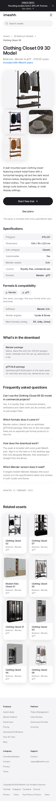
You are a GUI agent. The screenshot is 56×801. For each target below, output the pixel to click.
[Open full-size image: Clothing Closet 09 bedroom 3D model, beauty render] (41, 122)
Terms (5, 771)
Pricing (6, 727)
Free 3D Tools (9, 737)
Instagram (16, 789)
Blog (5, 742)
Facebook (27, 789)
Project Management (39, 712)
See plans (28, 211)
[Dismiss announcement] (53, 6)
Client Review (36, 717)
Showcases (8, 722)
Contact (6, 761)
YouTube (7, 789)
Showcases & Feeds (39, 722)
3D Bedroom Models (23, 36)
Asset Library (8, 712)
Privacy (6, 766)
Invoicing (34, 727)
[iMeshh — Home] (10, 15)
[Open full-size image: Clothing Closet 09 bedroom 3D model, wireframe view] (15, 148)
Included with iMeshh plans (18, 62)
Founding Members (11, 756)
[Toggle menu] (51, 15)
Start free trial (26, 201)
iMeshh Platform (10, 717)
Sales (47, 794)
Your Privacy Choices (31, 794)
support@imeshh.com (39, 761)
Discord (36, 789)
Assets (6, 36)
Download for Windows (13, 732)
